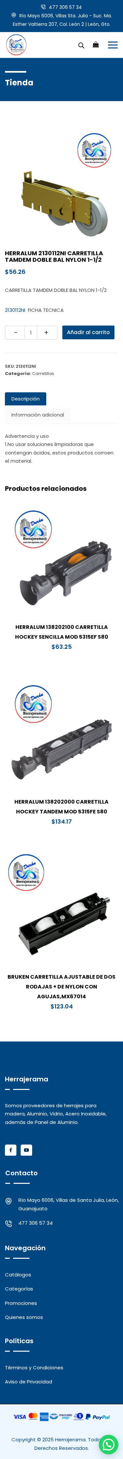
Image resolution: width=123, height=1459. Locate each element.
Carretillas (43, 373)
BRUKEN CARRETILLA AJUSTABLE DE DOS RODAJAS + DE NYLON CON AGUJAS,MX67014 (61, 986)
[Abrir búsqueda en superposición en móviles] (81, 44)
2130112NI (15, 310)
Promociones (21, 1303)
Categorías (19, 1288)
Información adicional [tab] (37, 414)
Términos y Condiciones (34, 1367)
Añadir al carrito (88, 332)
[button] (108, 1444)
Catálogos (18, 1274)
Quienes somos (24, 1317)
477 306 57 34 (65, 7)
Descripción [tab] (25, 398)
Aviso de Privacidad (28, 1381)
